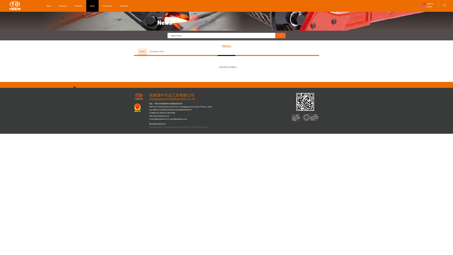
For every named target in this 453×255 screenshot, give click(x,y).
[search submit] (280, 35)
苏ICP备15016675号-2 (157, 124)
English (429, 7)
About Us (63, 6)
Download (124, 6)
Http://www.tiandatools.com (159, 116)
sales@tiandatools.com (178, 119)
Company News (156, 51)
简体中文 (430, 4)
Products (78, 6)
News (92, 6)
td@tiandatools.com (161, 119)
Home (48, 6)
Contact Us (107, 6)
